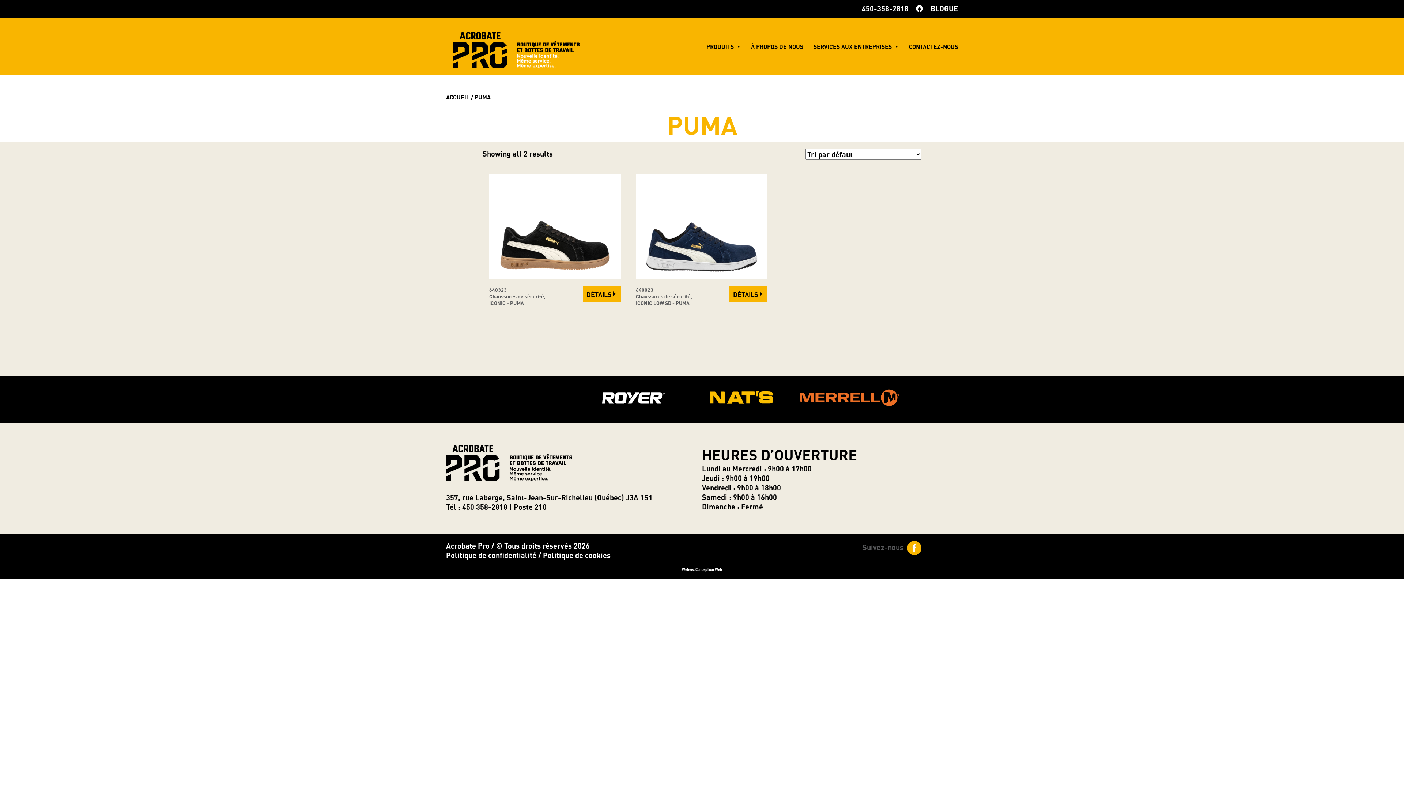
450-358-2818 (885, 8)
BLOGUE (944, 8)
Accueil (457, 97)
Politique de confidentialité (491, 555)
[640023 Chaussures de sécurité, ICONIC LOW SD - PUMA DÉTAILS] (701, 276)
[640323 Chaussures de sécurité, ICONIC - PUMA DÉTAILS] (555, 276)
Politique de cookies (577, 555)
